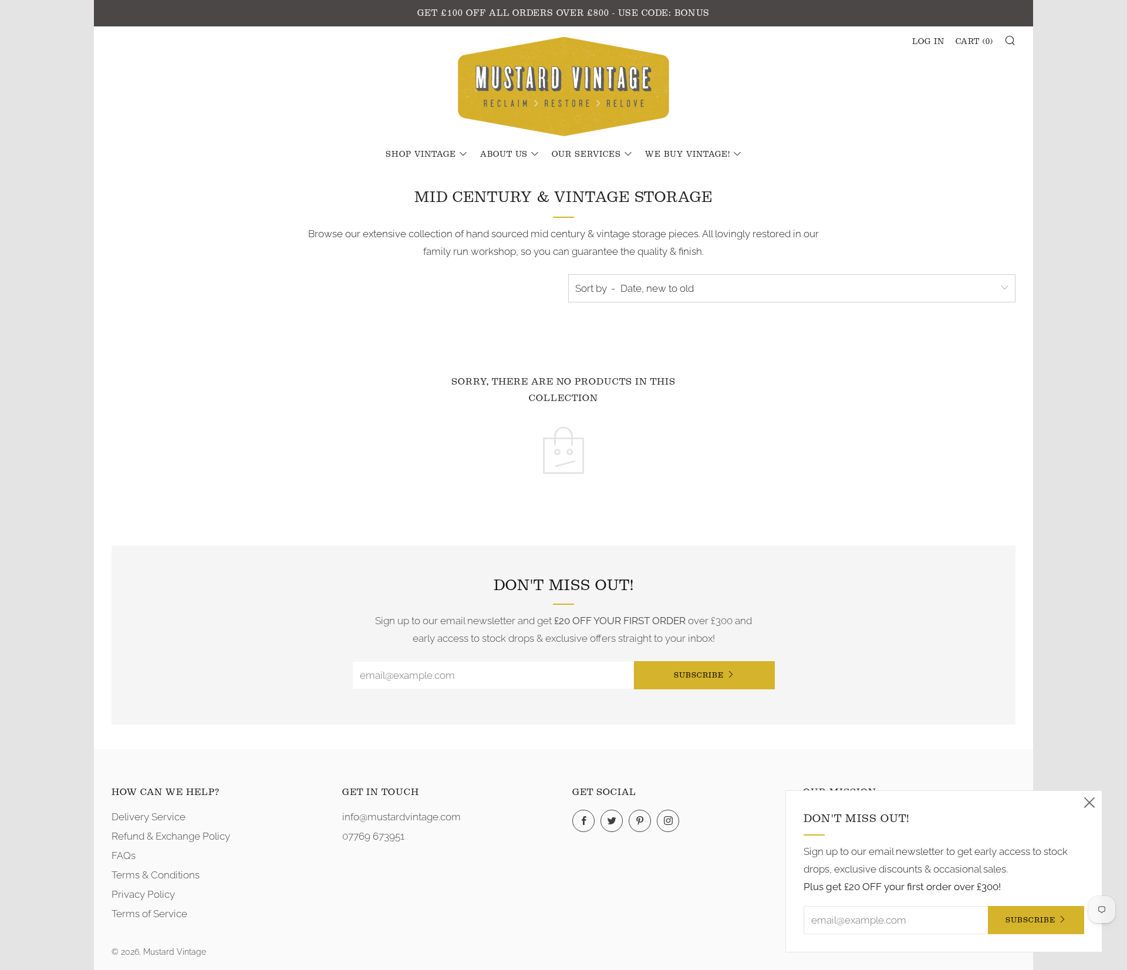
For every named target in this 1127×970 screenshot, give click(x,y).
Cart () (974, 41)
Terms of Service (149, 914)
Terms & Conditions (156, 875)
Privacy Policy (143, 894)
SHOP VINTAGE (421, 154)
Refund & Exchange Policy (171, 836)
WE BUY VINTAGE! (687, 154)
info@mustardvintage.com (401, 817)
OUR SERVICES (586, 154)
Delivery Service (148, 817)
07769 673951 (373, 836)
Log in (928, 41)
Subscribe (699, 675)
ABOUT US (504, 154)
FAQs (124, 855)
